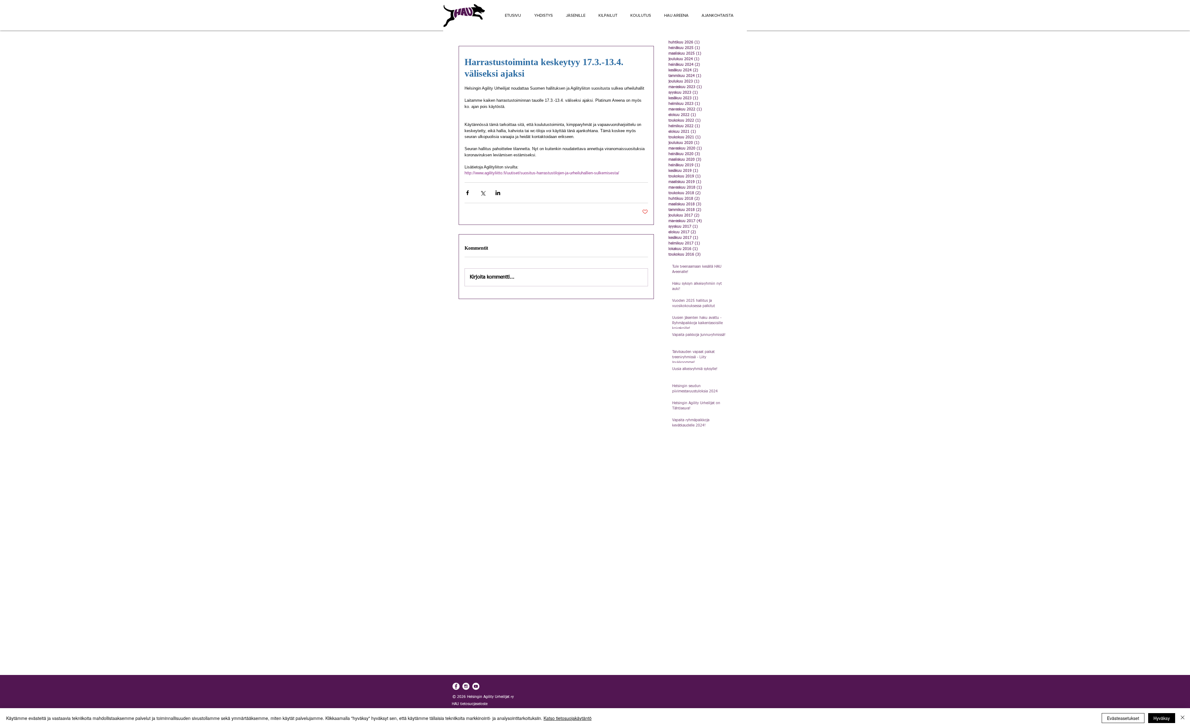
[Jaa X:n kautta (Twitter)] (483, 193)
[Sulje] (1182, 718)
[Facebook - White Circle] (456, 686)
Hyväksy (1161, 718)
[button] (608, 15)
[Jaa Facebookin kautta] (467, 193)
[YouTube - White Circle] (475, 686)
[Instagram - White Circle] (465, 686)
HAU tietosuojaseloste (469, 704)
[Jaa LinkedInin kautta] (498, 193)
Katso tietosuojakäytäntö (568, 718)
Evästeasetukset (1123, 718)
